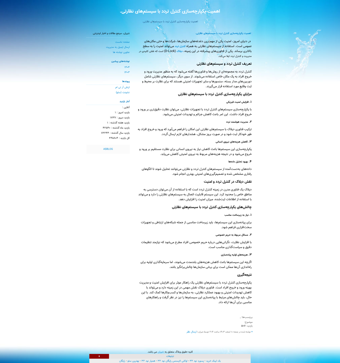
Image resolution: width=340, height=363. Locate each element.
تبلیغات (170, 356)
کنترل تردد (180, 46)
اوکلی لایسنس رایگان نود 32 (172, 361)
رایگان (122, 361)
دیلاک (180, 51)
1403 (127, 72)
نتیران (161, 352)
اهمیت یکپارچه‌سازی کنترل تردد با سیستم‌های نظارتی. (170, 11)
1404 (127, 67)
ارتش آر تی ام (122, 87)
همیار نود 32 (148, 361)
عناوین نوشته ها (121, 52)
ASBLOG (108, 149)
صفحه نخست (122, 42)
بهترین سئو (133, 361)
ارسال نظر (192, 332)
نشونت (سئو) (123, 92)
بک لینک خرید (213, 361)
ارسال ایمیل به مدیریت (118, 47)
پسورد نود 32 (197, 361)
